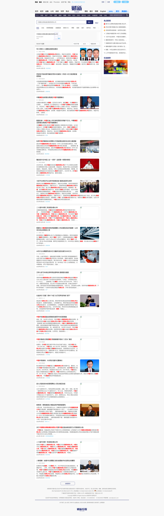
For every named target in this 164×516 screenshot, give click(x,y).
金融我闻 (47, 245)
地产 (46, 15)
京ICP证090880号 (56, 491)
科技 (42, 15)
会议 (51, 2)
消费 (55, 15)
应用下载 (63, 2)
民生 (74, 15)
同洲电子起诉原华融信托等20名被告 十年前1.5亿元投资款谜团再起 (56, 75)
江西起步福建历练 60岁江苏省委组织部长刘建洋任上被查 (122, 33)
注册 (108, 2)
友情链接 (102, 502)
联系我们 (97, 502)
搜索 (89, 22)
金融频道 (47, 91)
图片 (91, 11)
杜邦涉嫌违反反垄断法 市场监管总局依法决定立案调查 (56, 141)
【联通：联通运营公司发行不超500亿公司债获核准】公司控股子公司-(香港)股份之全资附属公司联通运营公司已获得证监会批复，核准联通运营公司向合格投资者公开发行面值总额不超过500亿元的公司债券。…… (67, 432)
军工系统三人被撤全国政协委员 (47, 49)
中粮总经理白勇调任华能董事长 (50, 97)
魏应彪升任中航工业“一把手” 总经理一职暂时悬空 (53, 160)
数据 (36, 2)
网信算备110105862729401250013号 (84, 491)
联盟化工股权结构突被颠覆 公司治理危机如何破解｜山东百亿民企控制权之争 (57, 229)
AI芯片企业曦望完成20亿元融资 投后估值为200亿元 (53, 251)
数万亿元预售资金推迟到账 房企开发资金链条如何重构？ (122, 24)
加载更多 (67, 483)
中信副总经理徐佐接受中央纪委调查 (51, 317)
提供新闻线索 (90, 502)
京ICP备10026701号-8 (67, 491)
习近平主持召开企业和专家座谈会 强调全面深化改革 (54, 181)
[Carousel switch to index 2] (124, 72)
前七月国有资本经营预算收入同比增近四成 (50, 384)
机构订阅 (45, 2)
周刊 (117, 11)
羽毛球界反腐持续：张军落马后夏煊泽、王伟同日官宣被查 (123, 30)
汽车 (51, 15)
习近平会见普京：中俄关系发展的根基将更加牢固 (120, 37)
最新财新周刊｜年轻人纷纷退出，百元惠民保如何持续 (122, 40)
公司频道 (47, 175)
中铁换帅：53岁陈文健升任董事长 (49, 360)
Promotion (57, 2)
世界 (62, 11)
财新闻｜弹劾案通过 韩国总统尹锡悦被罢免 (51, 405)
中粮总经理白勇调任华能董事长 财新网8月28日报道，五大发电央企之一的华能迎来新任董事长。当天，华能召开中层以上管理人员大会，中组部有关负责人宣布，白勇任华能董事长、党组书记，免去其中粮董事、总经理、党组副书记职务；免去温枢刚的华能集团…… (57, 129)
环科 (69, 15)
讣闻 (105, 15)
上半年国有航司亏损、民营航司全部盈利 (118, 53)
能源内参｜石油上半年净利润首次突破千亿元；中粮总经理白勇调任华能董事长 (56, 121)
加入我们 (67, 502)
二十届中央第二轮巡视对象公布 (47, 207)
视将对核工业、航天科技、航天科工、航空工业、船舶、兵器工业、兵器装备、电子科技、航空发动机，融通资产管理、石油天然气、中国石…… (57, 448)
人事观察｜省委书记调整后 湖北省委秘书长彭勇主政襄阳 (55, 461)
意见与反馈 (83, 502)
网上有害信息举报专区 (78, 2)
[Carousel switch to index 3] (125, 72)
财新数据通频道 (49, 436)
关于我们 (62, 502)
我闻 (40, 2)
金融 (46, 11)
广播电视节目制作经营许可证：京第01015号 (72, 493)
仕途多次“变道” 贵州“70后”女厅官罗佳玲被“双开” (53, 295)
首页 (36, 11)
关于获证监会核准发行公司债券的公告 (60, 427)
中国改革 (94, 15)
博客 (86, 11)
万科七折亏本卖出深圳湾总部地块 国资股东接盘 (52, 272)
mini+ (111, 11)
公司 (52, 11)
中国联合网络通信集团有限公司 (47, 34)
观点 (67, 11)
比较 (89, 15)
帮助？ (97, 23)
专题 (100, 15)
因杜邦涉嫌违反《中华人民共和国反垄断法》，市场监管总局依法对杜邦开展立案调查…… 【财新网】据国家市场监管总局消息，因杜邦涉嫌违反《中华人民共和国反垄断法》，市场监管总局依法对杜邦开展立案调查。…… (57, 148)
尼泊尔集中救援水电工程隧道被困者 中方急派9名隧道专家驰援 (124, 27)
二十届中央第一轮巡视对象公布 (47, 442)
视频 (96, 11)
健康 (64, 15)
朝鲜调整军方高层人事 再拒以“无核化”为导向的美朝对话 (122, 46)
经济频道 (47, 399)
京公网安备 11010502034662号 (104, 491)
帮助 (69, 2)
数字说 (84, 15)
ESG (78, 15)
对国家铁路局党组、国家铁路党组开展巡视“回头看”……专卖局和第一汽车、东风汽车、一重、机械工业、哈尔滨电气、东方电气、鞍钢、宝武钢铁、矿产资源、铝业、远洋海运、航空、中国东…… (57, 215)
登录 (103, 2)
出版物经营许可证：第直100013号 (94, 493)
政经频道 (48, 68)
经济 (41, 11)
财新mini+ (47, 421)
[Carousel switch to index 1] (122, 72)
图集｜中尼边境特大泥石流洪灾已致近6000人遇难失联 (122, 49)
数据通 (124, 11)
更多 (37, 15)
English (103, 11)
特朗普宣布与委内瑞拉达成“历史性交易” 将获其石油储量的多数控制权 (126, 43)
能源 (60, 15)
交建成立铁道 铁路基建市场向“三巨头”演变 (54, 339)
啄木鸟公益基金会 (75, 502)
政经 (57, 11)
